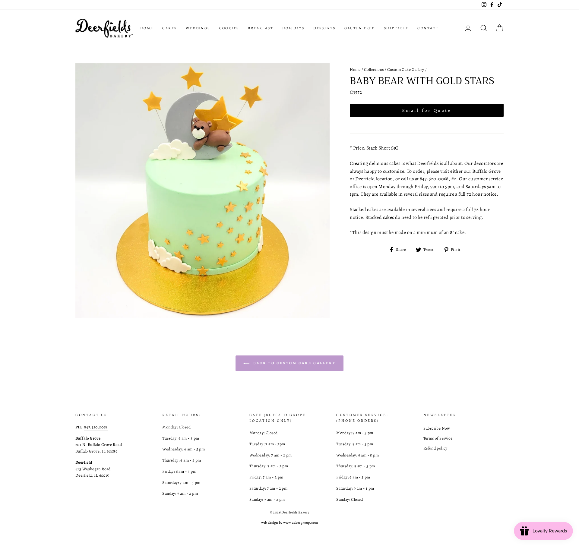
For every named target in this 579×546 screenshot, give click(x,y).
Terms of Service (437, 438)
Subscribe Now (436, 428)
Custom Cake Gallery (405, 69)
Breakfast (260, 28)
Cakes (169, 28)
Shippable (396, 28)
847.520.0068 (96, 427)
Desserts (324, 28)
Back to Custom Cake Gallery (294, 363)
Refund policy (435, 448)
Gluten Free (359, 28)
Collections (374, 69)
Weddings (198, 28)
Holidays (293, 28)
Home (146, 28)
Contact (428, 28)
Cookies (229, 28)
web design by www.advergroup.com (289, 522)
